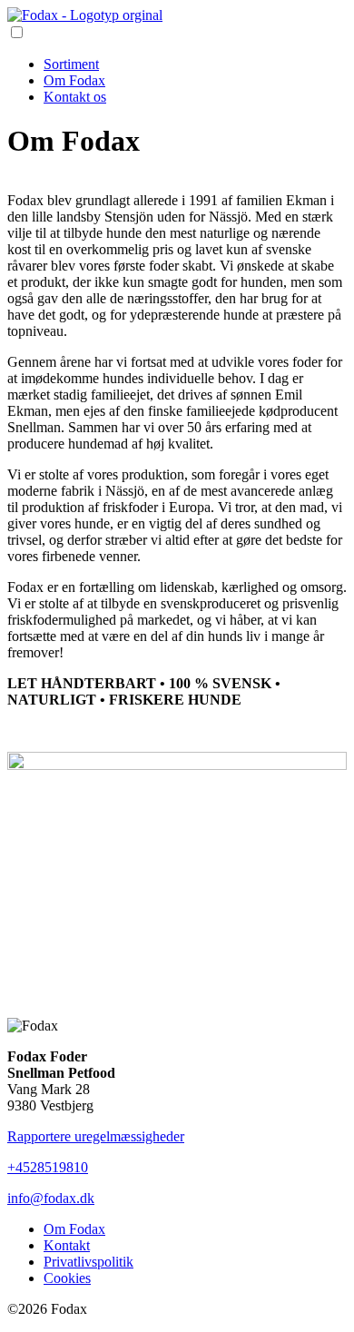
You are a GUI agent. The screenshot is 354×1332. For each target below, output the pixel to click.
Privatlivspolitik (88, 1261)
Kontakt (67, 1245)
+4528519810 (47, 1167)
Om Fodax (74, 80)
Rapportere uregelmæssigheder (95, 1136)
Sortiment (71, 64)
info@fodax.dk (50, 1198)
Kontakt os (75, 96)
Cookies (67, 1278)
